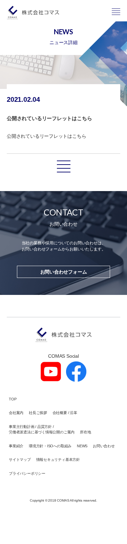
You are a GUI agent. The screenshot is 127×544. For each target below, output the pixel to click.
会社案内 (16, 413)
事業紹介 (16, 446)
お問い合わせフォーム (63, 272)
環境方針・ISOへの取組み (50, 446)
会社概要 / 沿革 (64, 413)
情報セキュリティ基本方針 (58, 459)
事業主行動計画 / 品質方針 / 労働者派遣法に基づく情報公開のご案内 (42, 429)
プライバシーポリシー (27, 473)
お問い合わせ (104, 446)
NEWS (82, 446)
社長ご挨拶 (38, 413)
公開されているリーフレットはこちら (46, 136)
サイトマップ (20, 459)
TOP (12, 399)
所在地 (85, 432)
